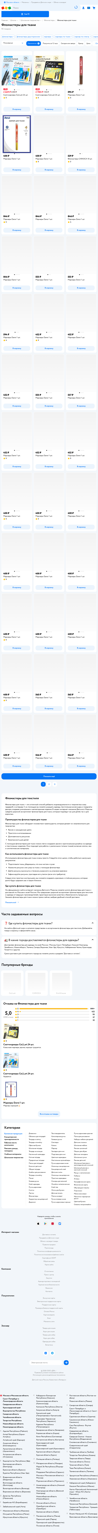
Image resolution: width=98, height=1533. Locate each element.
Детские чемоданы (81, 1154)
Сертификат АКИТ (49, 1258)
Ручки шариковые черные (60, 1202)
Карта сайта (49, 1265)
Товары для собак (49, 1335)
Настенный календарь (37, 1154)
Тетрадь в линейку (35, 1142)
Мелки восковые (80, 1194)
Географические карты (82, 1182)
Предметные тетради (36, 1160)
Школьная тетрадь (35, 1148)
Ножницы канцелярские (60, 1166)
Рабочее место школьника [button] (10, 1143)
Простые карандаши (58, 1178)
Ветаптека (49, 1345)
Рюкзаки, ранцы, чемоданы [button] (11, 1149)
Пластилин (78, 1191)
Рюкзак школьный (80, 1148)
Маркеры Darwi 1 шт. (14, 1102)
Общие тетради (34, 1169)
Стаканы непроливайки (82, 1204)
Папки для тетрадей (36, 1163)
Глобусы (77, 1176)
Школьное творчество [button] (13, 1157)
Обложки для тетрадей (37, 1136)
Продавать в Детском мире (49, 1238)
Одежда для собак (49, 1342)
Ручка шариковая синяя (59, 1163)
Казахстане (53, 1380)
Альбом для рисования (37, 1172)
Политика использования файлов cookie (49, 1255)
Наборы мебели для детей (83, 1139)
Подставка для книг (58, 1154)
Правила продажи (49, 1245)
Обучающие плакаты (81, 1188)
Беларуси (62, 1380)
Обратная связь (49, 1261)
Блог (49, 1318)
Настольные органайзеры (60, 1160)
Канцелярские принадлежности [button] (11, 1138)
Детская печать (56, 1193)
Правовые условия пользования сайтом (49, 1373)
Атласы (76, 1179)
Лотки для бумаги (57, 1190)
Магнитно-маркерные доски (82, 1198)
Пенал (31, 1178)
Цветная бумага (79, 1201)
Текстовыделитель (58, 1133)
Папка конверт (56, 1196)
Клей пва (54, 1187)
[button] (25, 14)
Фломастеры (49, 20)
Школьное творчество (30, 20)
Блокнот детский (35, 1166)
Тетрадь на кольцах (36, 1151)
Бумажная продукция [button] (13, 1133)
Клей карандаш (34, 1184)
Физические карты (81, 1185)
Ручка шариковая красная (83, 1133)
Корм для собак (49, 1338)
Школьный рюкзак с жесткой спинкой (81, 1169)
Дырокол (32, 1202)
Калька (53, 1145)
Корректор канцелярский (38, 1199)
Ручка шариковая (35, 1187)
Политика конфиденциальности (49, 1251)
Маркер (54, 1148)
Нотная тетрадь (34, 1157)
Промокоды (49, 1248)
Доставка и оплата (49, 1235)
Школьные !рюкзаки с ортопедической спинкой (83, 1164)
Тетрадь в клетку (35, 1139)
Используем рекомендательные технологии (49, 1375)
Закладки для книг (58, 1151)
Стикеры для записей (59, 1181)
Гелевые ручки (56, 1139)
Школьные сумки (80, 1157)
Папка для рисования (82, 1136)
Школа (13, 20)
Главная (4, 20)
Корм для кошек (49, 1331)
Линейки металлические (60, 1184)
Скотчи (31, 1190)
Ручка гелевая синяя (58, 1199)
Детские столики (80, 1142)
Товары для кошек (49, 1328)
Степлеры (55, 1142)
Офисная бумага (35, 1145)
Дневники (32, 1133)
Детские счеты (56, 1172)
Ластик (31, 1193)
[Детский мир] (6, 7)
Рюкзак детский (80, 1160)
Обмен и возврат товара (49, 1241)
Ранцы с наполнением (82, 1173)
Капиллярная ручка (58, 1136)
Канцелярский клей (58, 1169)
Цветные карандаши (58, 1157)
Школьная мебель (80, 1145)
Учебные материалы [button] (12, 1154)
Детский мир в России (40, 1380)
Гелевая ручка (34, 1181)
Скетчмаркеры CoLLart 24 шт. (18, 1044)
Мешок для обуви (80, 1151)
